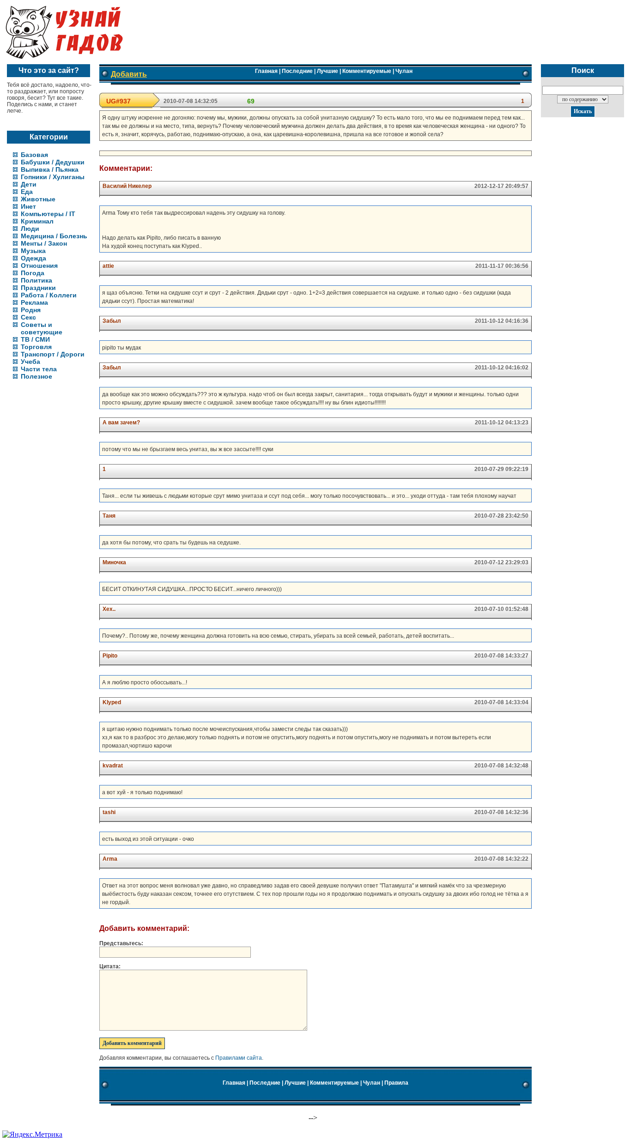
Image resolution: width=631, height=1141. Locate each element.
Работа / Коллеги (49, 295)
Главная (266, 71)
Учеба (30, 361)
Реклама (34, 302)
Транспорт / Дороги (53, 354)
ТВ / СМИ (35, 339)
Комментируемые (366, 71)
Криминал (37, 221)
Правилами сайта (238, 1058)
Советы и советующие (41, 328)
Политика (36, 280)
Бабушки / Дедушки (53, 162)
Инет (28, 206)
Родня (31, 310)
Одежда (33, 258)
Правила (396, 1083)
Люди (30, 228)
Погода (32, 273)
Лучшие (327, 71)
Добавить (129, 74)
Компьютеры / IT (48, 213)
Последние (297, 71)
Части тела (39, 369)
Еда (27, 191)
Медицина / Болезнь (54, 236)
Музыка (33, 250)
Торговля (36, 346)
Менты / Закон (44, 243)
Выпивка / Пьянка (50, 169)
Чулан (404, 71)
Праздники (38, 287)
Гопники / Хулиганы (53, 177)
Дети (28, 184)
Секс (28, 317)
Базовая (34, 154)
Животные (38, 199)
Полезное (36, 376)
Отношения (39, 265)
